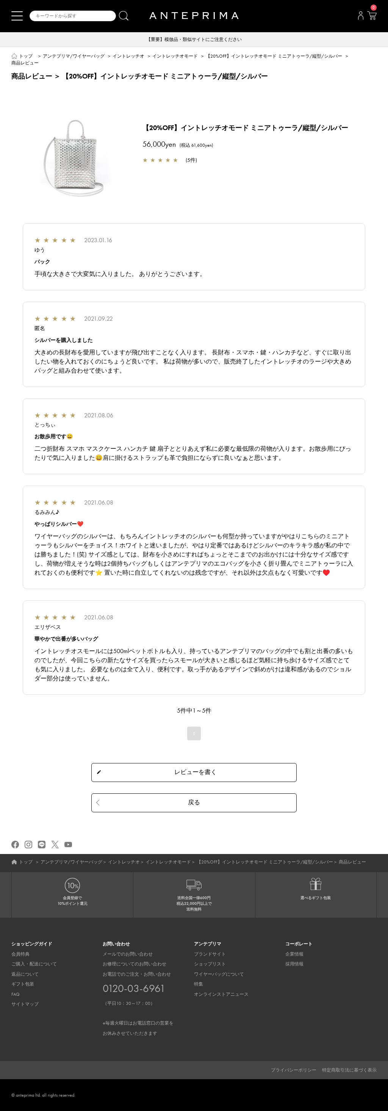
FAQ (15, 994)
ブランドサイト (210, 954)
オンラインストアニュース (221, 994)
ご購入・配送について (34, 964)
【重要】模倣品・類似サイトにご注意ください (194, 39)
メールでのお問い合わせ (128, 954)
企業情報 (294, 954)
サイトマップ (25, 1004)
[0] (372, 17)
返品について (25, 974)
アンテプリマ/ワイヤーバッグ (74, 56)
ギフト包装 (22, 984)
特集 (198, 984)
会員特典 (20, 954)
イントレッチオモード (175, 56)
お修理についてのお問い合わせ (134, 964)
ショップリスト (210, 964)
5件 (191, 160)
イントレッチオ (128, 56)
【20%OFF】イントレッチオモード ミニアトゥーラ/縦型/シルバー (274, 56)
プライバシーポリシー (293, 1070)
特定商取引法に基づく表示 (349, 1070)
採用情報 (294, 964)
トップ (26, 56)
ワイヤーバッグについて (219, 974)
